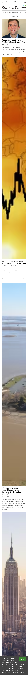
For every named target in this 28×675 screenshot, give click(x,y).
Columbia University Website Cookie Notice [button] (13, 672)
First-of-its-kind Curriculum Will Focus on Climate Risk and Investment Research (14, 264)
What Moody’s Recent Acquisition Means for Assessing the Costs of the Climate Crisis (12, 491)
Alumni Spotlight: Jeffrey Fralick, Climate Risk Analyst (13, 41)
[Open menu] (25, 2)
